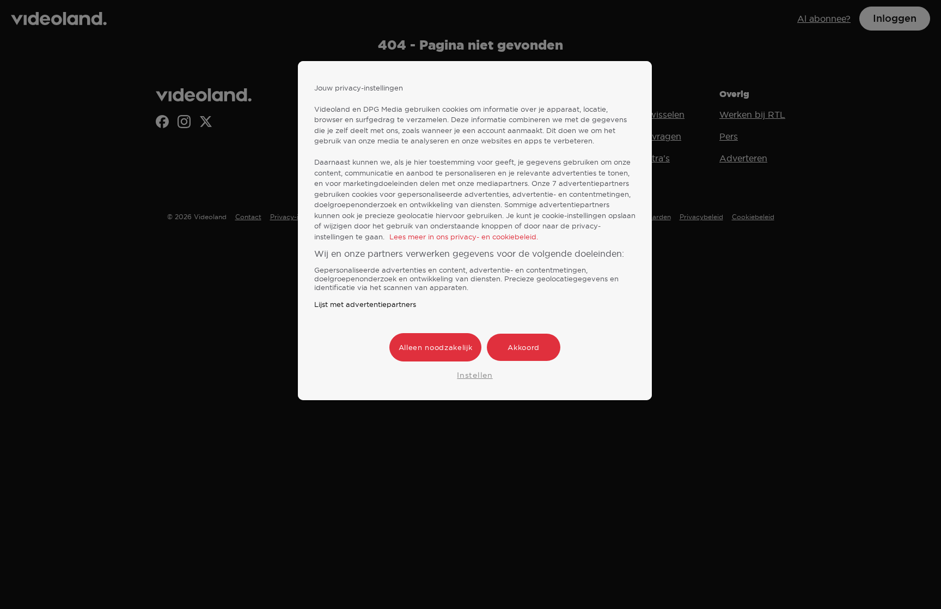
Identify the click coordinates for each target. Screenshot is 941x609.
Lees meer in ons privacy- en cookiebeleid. (463, 236)
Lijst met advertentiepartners (365, 304)
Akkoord (524, 347)
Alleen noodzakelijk (435, 347)
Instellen (474, 375)
